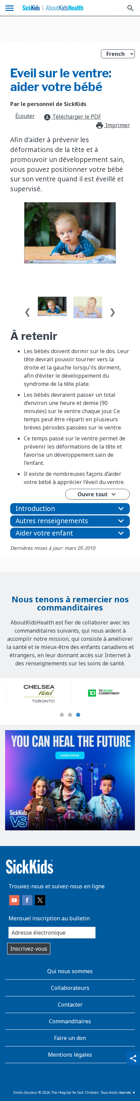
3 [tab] (78, 715)
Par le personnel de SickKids (48, 104)
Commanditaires (70, 1021)
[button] (70, 508)
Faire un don (70, 1038)
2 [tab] (70, 715)
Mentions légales (70, 1054)
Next (112, 310)
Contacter (70, 1004)
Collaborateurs (70, 988)
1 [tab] (61, 715)
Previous (27, 310)
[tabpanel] (37, 693)
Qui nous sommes (70, 971)
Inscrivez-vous (28, 948)
